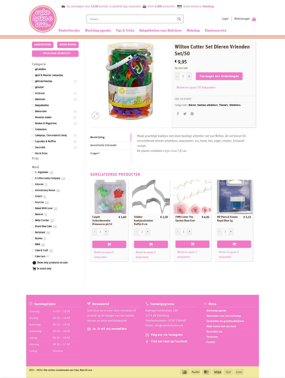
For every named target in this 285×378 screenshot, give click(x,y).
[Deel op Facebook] (178, 114)
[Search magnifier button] (179, 19)
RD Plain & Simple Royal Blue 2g (227, 219)
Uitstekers (235, 105)
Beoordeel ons (214, 331)
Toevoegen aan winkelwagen (219, 76)
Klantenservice (215, 30)
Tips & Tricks (125, 30)
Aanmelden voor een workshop (223, 316)
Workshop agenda (98, 30)
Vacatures (212, 337)
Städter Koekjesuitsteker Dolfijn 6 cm (143, 221)
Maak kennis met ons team (221, 326)
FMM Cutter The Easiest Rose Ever (185, 219)
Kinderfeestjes (69, 30)
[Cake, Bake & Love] (42, 19)
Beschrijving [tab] (97, 137)
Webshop (193, 30)
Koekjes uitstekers (207, 105)
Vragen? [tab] (95, 153)
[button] (95, 115)
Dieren (192, 105)
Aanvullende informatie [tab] (103, 145)
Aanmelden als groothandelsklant (225, 321)
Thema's (223, 105)
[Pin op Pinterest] (192, 114)
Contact (210, 342)
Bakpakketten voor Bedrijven (160, 30)
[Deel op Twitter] (185, 114)
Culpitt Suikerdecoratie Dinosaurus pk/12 (102, 221)
